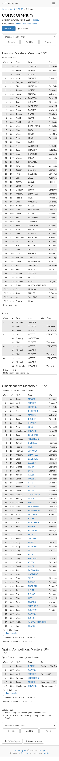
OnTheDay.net (10, 3)
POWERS (32, 431)
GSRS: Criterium (17, 15)
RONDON (32, 530)
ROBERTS (32, 546)
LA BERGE (33, 458)
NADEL (31, 474)
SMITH (31, 578)
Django (42, 750)
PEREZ (31, 542)
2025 (12, 9)
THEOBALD (33, 606)
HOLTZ (31, 590)
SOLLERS (32, 514)
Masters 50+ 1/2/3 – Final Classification (20, 637)
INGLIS (31, 618)
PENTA (31, 466)
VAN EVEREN (34, 510)
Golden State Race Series (26, 23)
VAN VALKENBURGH (37, 622)
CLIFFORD (33, 411)
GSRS (20, 9)
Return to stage (34, 741)
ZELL (30, 550)
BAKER (31, 518)
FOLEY (31, 534)
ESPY (30, 470)
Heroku (46, 753)
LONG (30, 427)
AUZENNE (32, 558)
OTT (30, 598)
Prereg (48, 42)
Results (11, 42)
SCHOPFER (33, 506)
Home (4, 9)
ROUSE (31, 594)
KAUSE (31, 566)
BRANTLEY (33, 454)
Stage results (11, 633)
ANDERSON (33, 438)
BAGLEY (32, 462)
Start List (29, 42)
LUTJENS (32, 407)
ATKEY (31, 562)
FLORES (32, 602)
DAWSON (32, 582)
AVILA (30, 554)
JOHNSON (32, 450)
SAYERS (32, 614)
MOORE (31, 399)
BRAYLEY (32, 526)
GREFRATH (33, 434)
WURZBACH (33, 522)
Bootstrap (25, 753)
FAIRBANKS (33, 570)
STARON (32, 486)
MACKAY (32, 415)
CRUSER (32, 419)
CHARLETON (34, 494)
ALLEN (31, 490)
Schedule (37, 19)
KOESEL (32, 478)
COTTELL (32, 442)
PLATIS (31, 626)
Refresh (8, 28)
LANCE (31, 498)
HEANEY (32, 423)
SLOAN (31, 502)
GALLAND (32, 538)
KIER (30, 446)
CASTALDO (33, 574)
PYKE (30, 482)
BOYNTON (32, 610)
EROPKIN (32, 586)
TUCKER (32, 403)
